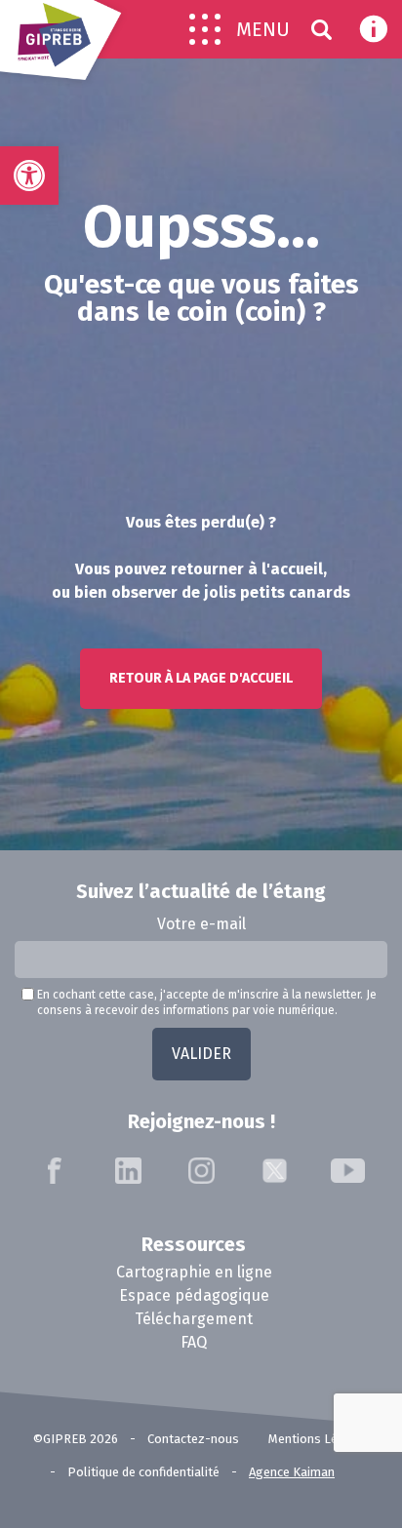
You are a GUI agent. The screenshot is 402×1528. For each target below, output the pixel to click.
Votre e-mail (201, 924)
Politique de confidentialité (143, 1472)
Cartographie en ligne (194, 1272)
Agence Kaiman (292, 1472)
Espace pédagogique (194, 1295)
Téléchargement (194, 1319)
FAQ (194, 1342)
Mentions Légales (319, 1438)
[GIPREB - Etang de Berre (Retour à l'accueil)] (64, 47)
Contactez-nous (193, 1438)
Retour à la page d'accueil (201, 678)
